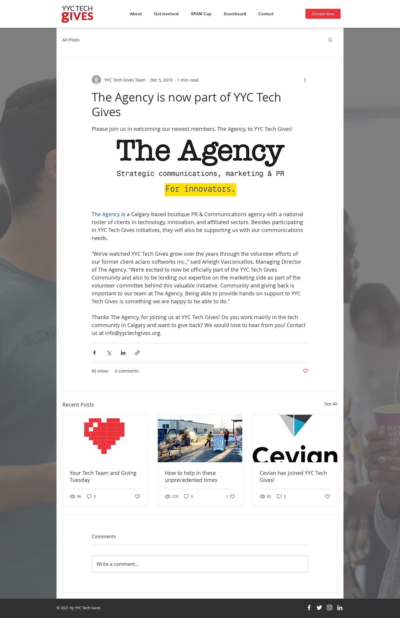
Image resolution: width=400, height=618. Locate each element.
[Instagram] (329, 607)
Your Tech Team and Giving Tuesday (103, 476)
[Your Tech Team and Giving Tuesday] (105, 438)
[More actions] (304, 79)
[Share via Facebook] (94, 352)
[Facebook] (309, 607)
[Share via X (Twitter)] (109, 352)
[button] (330, 39)
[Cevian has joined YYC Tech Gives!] (295, 438)
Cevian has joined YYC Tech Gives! (293, 476)
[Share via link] (137, 352)
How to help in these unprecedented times (191, 476)
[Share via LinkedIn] (123, 352)
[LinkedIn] (339, 607)
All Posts (71, 40)
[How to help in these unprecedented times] (200, 438)
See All (331, 404)
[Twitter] (319, 607)
